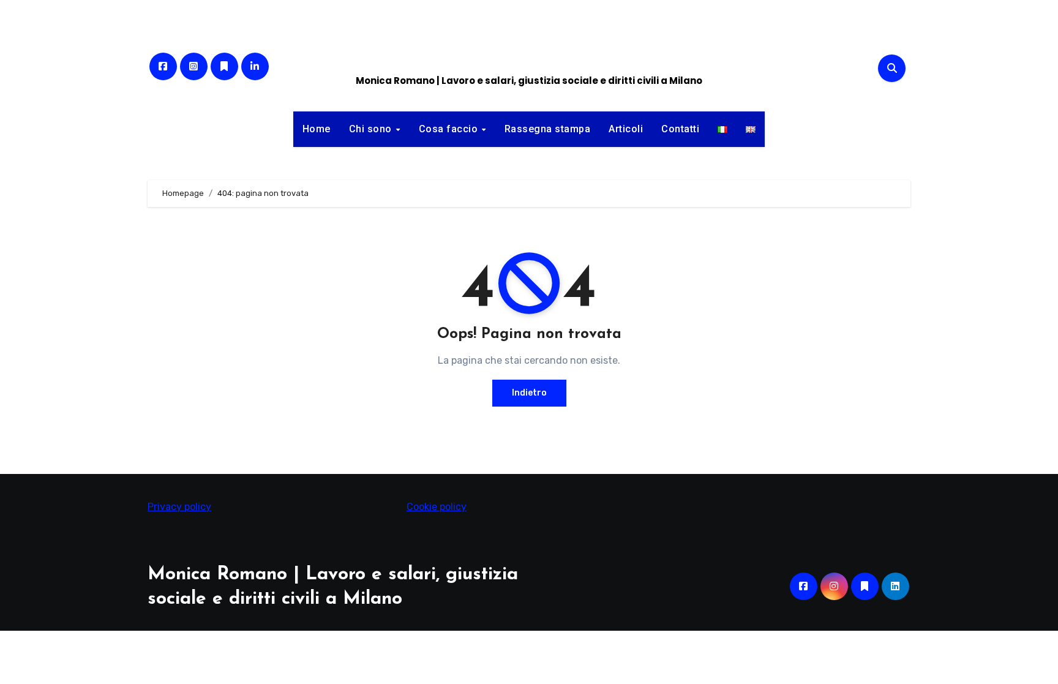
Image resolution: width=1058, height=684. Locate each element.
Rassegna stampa (548, 129)
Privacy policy (179, 507)
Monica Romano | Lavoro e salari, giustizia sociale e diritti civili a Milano (529, 80)
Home (316, 129)
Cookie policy (437, 507)
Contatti (680, 129)
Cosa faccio (450, 129)
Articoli (626, 129)
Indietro (529, 393)
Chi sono (372, 129)
